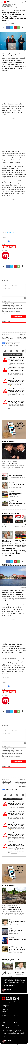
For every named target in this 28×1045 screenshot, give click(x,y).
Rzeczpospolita (11, 232)
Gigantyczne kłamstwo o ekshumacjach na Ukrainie (17, 502)
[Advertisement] (14, 88)
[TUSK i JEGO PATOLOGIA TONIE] (5, 485)
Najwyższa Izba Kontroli (7, 345)
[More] (22, 27)
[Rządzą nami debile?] (5, 476)
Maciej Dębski (12, 487)
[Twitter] (11, 27)
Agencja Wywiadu (9, 343)
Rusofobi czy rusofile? (10, 463)
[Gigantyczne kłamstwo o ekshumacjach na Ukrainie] (5, 503)
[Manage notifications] (3, 1041)
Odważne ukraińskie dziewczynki (15, 493)
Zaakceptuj (7, 1040)
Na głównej (4, 461)
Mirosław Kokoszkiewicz (14, 477)
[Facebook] (8, 27)
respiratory (15, 345)
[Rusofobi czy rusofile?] (14, 451)
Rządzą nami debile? (15, 475)
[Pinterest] (15, 27)
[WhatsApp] (18, 27)
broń (15, 343)
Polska (3, 10)
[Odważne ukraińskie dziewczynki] (5, 494)
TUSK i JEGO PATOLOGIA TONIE (16, 485)
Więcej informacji (9, 1037)
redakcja (6, 23)
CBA (18, 343)
